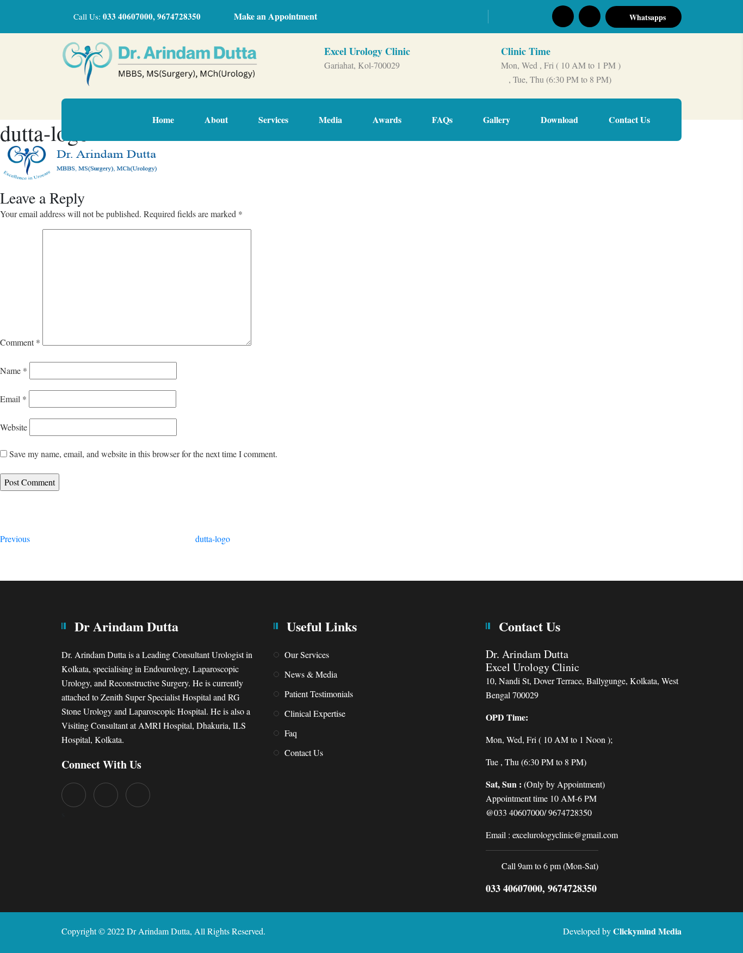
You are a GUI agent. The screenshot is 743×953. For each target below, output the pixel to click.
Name (13, 370)
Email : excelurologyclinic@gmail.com (552, 834)
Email (13, 398)
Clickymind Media (647, 931)
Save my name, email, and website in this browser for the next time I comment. (143, 453)
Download (559, 119)
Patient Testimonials (318, 693)
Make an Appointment (275, 16)
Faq (290, 733)
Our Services (306, 654)
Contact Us (629, 119)
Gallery (496, 119)
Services (273, 119)
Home (163, 119)
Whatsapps (646, 17)
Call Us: (137, 16)
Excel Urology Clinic (367, 51)
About (216, 119)
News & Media (310, 674)
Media (330, 119)
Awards (387, 119)
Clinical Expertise (314, 713)
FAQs (442, 119)
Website (13, 427)
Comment (20, 342)
